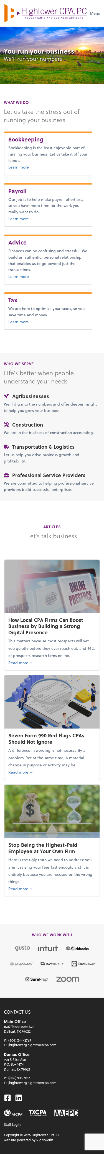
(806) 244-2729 (19, 1040)
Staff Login (12, 1124)
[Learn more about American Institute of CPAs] (13, 1113)
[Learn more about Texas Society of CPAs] (38, 1113)
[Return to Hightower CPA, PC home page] (45, 13)
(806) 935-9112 (19, 1077)
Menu (95, 13)
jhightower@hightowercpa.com (32, 1044)
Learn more (36, 167)
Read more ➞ (52, 662)
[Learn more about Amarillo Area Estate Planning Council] (66, 1113)
